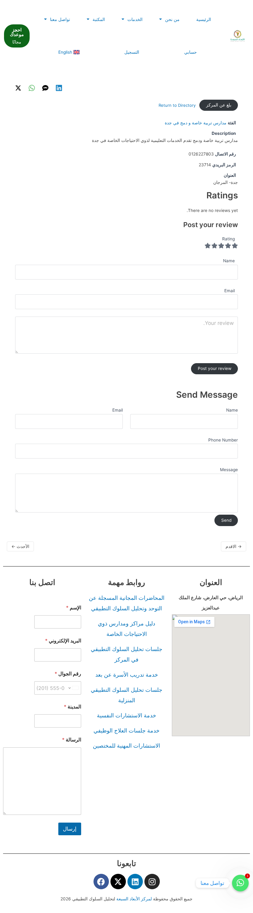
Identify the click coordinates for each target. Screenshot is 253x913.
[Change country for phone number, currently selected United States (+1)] (74, 688)
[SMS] (45, 88)
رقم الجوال (68, 674)
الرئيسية (203, 19)
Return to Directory (177, 105)
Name (232, 410)
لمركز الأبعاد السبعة (134, 898)
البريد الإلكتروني (63, 641)
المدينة (72, 707)
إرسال (70, 829)
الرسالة (71, 740)
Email (117, 410)
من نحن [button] (172, 19)
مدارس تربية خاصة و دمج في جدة (195, 122)
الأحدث (20, 546)
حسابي (190, 52)
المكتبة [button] (99, 19)
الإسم (73, 608)
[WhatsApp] (32, 88)
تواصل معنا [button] (60, 19)
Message (229, 469)
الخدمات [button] (135, 19)
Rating (228, 238)
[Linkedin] (59, 88)
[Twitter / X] (18, 88)
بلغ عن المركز (218, 104)
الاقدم (234, 546)
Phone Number (223, 440)
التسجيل (131, 52)
